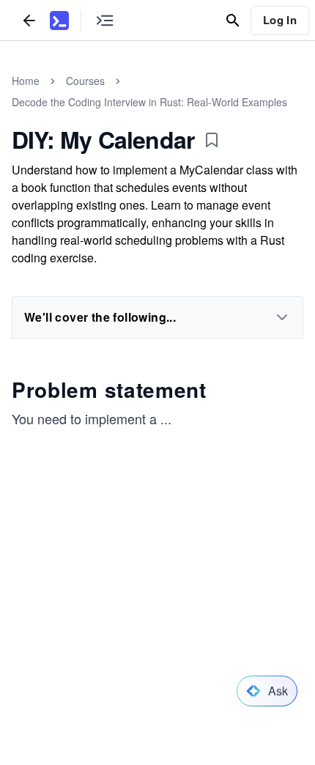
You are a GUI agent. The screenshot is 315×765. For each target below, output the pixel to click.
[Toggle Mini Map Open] (104, 20)
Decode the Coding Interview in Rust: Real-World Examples (149, 102)
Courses (85, 80)
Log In (280, 20)
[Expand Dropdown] (282, 317)
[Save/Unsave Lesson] (211, 140)
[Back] (29, 20)
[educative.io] (59, 20)
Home (26, 80)
